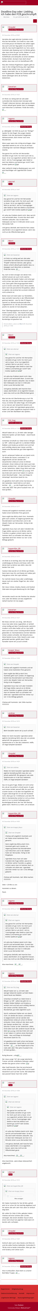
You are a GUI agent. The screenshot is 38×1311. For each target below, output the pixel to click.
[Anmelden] (30, 2)
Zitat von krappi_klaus (14, 827)
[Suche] (25, 3)
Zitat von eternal (12, 349)
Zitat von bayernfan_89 (15, 1186)
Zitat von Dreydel (13, 664)
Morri (21, 324)
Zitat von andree (12, 767)
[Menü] (35, 3)
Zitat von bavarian (13, 255)
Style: (19, 1305)
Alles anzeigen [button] (18, 1198)
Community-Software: (19, 1308)
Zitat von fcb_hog (13, 987)
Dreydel (8, 131)
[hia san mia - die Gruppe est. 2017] (13, 3)
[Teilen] (35, 21)
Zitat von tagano (12, 195)
